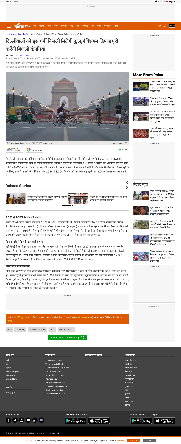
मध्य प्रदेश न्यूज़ (130, 375)
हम (7, 364)
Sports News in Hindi (54, 371)
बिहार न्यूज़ (128, 371)
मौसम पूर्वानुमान (10, 392)
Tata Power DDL (66, 329)
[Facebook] (8, 420)
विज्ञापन (8, 368)
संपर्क (7, 360)
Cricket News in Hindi (54, 375)
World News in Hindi (54, 364)
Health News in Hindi (54, 390)
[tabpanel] (36, 198)
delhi (9, 329)
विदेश (56, 26)
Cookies (28, 440)
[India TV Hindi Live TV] (172, 26)
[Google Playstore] (75, 420)
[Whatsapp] (121, 149)
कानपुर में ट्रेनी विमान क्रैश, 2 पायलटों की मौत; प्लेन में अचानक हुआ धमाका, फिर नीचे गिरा (162, 224)
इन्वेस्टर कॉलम (10, 375)
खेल (71, 26)
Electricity (20, 329)
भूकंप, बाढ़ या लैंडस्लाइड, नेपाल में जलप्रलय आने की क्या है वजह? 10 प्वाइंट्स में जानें (162, 210)
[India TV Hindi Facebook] (162, 1)
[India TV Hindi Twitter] (164, 1)
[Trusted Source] (34, 150)
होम (35, 26)
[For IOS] (164, 420)
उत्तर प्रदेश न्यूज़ (130, 360)
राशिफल (85, 26)
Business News (51, 379)
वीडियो (41, 26)
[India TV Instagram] (21, 420)
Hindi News (11, 34)
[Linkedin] (34, 420)
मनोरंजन (64, 26)
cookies (120, 440)
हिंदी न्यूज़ (21, 317)
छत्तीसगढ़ (128, 397)
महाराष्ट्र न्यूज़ (129, 379)
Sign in (172, 1)
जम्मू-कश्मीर (129, 401)
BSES (52, 329)
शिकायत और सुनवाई (12, 371)
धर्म (93, 26)
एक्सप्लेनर (107, 26)
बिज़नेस (25, 34)
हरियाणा (127, 394)
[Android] (159, 1)
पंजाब (127, 390)
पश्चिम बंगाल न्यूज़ (131, 368)
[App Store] (99, 420)
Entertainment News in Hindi (57, 368)
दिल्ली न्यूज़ (128, 364)
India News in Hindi (53, 360)
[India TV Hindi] (22, 26)
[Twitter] (15, 420)
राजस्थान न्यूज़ (129, 382)
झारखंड (127, 405)
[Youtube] (28, 420)
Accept (133, 440)
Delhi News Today (37, 329)
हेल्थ (116, 26)
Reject (149, 440)
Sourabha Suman (23, 55)
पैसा (78, 26)
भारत (48, 26)
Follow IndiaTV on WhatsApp (65, 337)
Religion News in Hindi (55, 382)
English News (11, 379)
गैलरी (99, 26)
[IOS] (156, 1)
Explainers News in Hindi (56, 386)
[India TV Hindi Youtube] (167, 1)
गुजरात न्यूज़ (129, 386)
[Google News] (14, 150)
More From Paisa (148, 75)
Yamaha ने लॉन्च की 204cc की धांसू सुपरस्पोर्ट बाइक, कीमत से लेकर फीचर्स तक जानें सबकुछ (162, 101)
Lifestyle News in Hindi (55, 394)
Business (82, 317)
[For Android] (141, 420)
